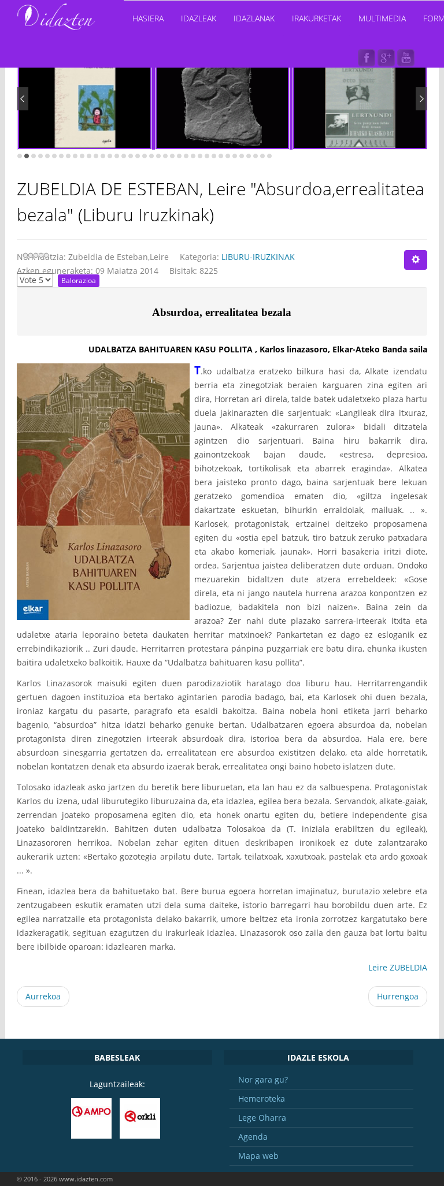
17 (130, 156)
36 (262, 156)
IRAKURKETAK (316, 18)
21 (158, 156)
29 (214, 156)
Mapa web (258, 1155)
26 (193, 156)
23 (172, 156)
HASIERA (148, 18)
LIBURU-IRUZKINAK (258, 256)
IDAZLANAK (254, 18)
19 (144, 156)
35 (255, 156)
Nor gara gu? (263, 1079)
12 (96, 156)
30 (221, 156)
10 (82, 156)
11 (89, 156)
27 (200, 156)
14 (110, 156)
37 (269, 156)
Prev (22, 98)
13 (103, 156)
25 (186, 156)
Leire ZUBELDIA (397, 967)
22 (165, 156)
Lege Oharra (262, 1117)
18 (137, 156)
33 (241, 156)
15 (116, 156)
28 (207, 156)
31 (227, 156)
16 (123, 156)
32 (234, 156)
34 (248, 156)
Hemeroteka (261, 1098)
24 (179, 156)
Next (421, 98)
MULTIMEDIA (382, 18)
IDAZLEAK (198, 18)
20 (151, 156)
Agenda (253, 1136)
